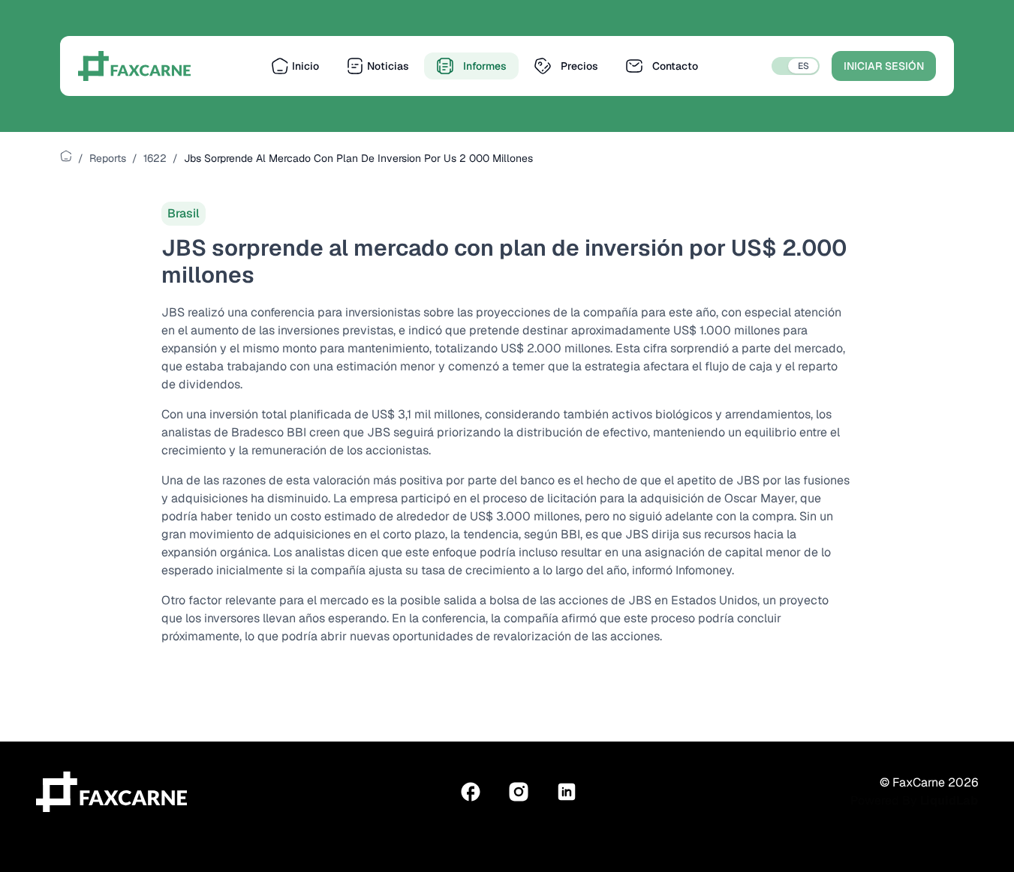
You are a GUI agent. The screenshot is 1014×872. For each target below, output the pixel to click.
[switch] (796, 66)
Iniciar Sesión (884, 66)
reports (107, 158)
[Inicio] (66, 156)
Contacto (675, 66)
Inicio (305, 66)
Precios (579, 66)
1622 (155, 158)
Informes (485, 66)
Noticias (388, 66)
